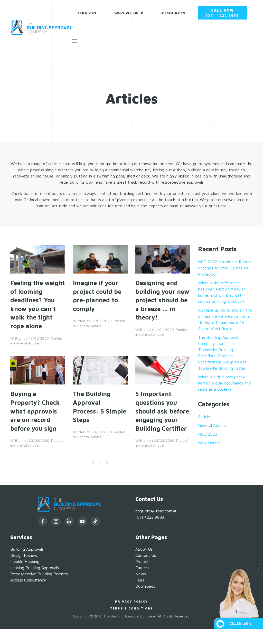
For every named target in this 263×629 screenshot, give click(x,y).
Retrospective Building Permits (39, 573)
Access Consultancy (28, 580)
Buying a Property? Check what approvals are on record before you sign (35, 411)
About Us (144, 549)
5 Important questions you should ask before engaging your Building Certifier (162, 411)
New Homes (209, 442)
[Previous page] (93, 463)
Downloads (145, 586)
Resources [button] (173, 13)
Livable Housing (24, 561)
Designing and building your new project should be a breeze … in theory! (162, 300)
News (140, 573)
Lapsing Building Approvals (34, 567)
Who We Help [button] (128, 13)
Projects (143, 561)
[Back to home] (41, 27)
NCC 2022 (207, 434)
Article (204, 416)
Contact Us (145, 555)
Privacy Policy (131, 601)
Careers (142, 567)
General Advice (26, 343)
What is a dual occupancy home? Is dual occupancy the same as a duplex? (224, 382)
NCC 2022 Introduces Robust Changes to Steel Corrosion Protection (225, 267)
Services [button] (87, 13)
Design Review (23, 555)
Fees (139, 580)
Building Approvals (27, 549)
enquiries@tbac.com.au (156, 511)
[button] (74, 41)
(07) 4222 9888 (222, 12)
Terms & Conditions (131, 608)
